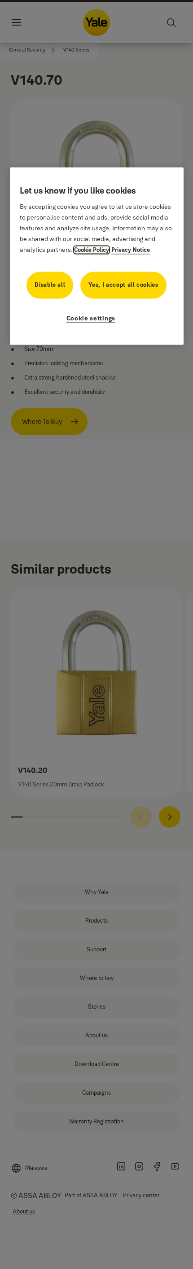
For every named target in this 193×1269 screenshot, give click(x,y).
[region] (97, 256)
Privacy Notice (130, 250)
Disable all (50, 285)
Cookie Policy (91, 250)
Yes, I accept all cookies (123, 285)
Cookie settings (91, 319)
